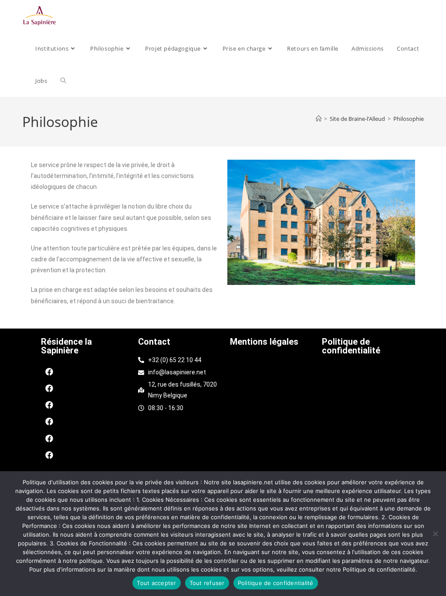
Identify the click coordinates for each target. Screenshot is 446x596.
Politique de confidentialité (351, 346)
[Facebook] (49, 372)
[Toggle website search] (63, 81)
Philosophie (408, 119)
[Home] (318, 119)
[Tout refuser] (435, 533)
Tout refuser (207, 582)
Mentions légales (264, 341)
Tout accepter (156, 582)
